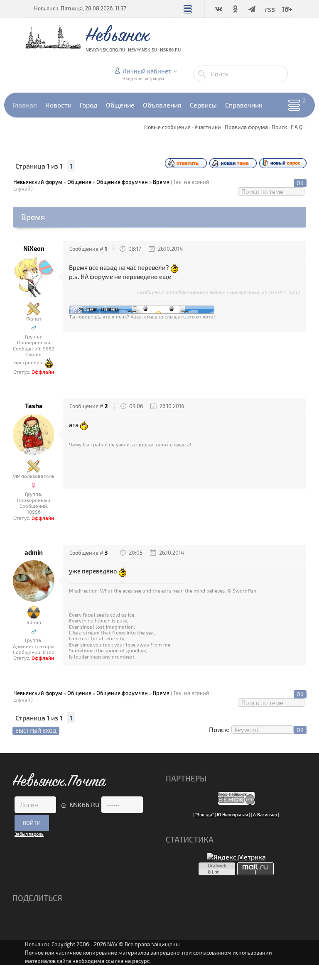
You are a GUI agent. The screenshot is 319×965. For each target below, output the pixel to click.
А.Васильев (265, 814)
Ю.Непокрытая (232, 814)
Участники (207, 127)
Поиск (279, 127)
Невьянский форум (37, 182)
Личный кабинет (147, 71)
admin (34, 552)
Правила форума (246, 127)
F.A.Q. (297, 127)
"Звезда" (204, 814)
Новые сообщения (167, 127)
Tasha (34, 405)
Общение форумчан (122, 182)
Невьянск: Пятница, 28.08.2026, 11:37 (80, 8)
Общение (79, 182)
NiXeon (33, 248)
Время (161, 182)
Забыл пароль (29, 834)
